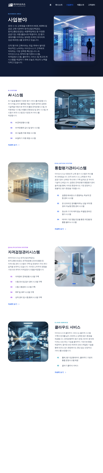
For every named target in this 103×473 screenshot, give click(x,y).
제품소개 (80, 5)
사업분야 (69, 5)
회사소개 (58, 5)
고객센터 (91, 5)
